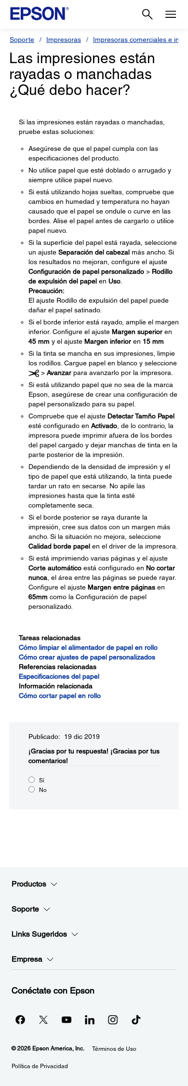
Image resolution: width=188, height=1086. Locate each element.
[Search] (147, 14)
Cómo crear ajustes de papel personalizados (87, 657)
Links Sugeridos (39, 934)
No (43, 790)
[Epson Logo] (39, 13)
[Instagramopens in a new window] (112, 1019)
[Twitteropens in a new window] (43, 1019)
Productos (29, 883)
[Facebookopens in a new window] (20, 1019)
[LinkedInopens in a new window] (89, 1019)
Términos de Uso (114, 1049)
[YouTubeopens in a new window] (66, 1019)
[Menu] (170, 14)
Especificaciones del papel (59, 676)
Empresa (27, 959)
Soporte (22, 39)
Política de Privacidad (40, 1066)
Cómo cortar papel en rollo (60, 695)
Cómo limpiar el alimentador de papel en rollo (88, 647)
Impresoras (63, 39)
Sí (41, 780)
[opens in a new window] (136, 1019)
